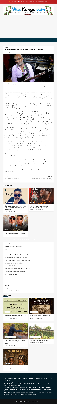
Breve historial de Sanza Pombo (12, 252)
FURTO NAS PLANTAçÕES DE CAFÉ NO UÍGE (39, 340)
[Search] (53, 40)
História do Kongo (34, 311)
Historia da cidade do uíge (11, 274)
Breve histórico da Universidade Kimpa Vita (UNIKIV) (17, 260)
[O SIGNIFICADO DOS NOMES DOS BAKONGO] (15, 357)
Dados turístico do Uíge (10, 265)
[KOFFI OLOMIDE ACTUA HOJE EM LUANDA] (15, 223)
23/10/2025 (39, 209)
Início (6, 282)
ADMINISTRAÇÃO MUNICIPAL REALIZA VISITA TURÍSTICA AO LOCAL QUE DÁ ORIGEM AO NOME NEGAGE (15, 342)
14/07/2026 (13, 318)
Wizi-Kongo (8, 52)
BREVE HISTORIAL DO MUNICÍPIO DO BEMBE (16, 257)
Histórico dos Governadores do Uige (13, 277)
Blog (6, 249)
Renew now (32, 1)
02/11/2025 (13, 211)
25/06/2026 (13, 368)
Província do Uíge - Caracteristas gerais (14, 290)
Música (6, 47)
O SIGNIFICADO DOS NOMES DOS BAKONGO (14, 367)
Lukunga (7, 285)
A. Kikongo (7, 202)
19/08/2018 (14, 52)
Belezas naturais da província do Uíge (13, 246)
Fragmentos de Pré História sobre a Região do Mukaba (17, 268)
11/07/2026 (39, 318)
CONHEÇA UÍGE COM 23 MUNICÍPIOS (14, 263)
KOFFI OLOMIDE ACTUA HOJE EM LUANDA (15, 233)
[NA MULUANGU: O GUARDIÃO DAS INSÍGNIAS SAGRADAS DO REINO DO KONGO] (41, 306)
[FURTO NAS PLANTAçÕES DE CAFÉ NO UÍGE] (41, 331)
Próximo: (42, 178)
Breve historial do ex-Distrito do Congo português (16, 254)
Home (6, 279)
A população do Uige (9, 243)
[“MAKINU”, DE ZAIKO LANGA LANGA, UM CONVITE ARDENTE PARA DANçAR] (41, 196)
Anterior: (12, 177)
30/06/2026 (13, 345)
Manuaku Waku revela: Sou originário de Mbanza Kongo (22, 161)
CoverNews (31, 401)
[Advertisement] (28, 27)
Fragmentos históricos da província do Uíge (15, 271)
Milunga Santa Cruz (9, 288)
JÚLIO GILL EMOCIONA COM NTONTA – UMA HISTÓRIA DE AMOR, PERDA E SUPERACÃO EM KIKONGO (15, 207)
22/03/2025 (13, 235)
